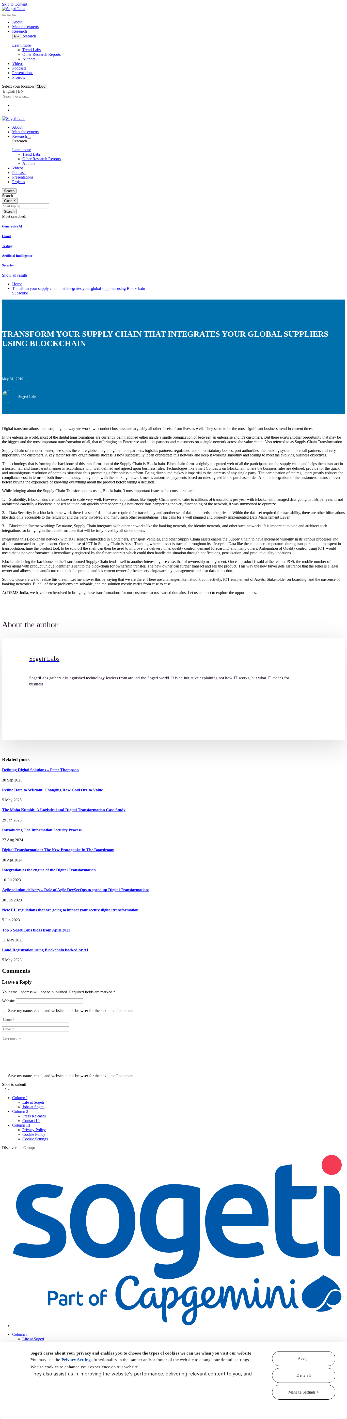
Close (41, 86)
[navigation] (14, 15)
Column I (19, 1098)
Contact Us (31, 1120)
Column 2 (20, 1111)
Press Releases (34, 1116)
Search (9, 191)
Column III (21, 1125)
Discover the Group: (18, 1147)
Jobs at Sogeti (33, 1107)
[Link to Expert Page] (173, 640)
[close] (9, 15)
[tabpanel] (173, 689)
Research (28, 36)
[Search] (4, 15)
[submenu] (29, 138)
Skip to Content (14, 4)
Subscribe (20, 293)
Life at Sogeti (33, 1102)
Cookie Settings (35, 1139)
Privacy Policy (34, 1130)
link (16, 36)
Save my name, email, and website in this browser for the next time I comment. (71, 1010)
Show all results (14, 275)
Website (8, 1001)
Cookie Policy (33, 1134)
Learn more (21, 45)
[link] (13, 9)
